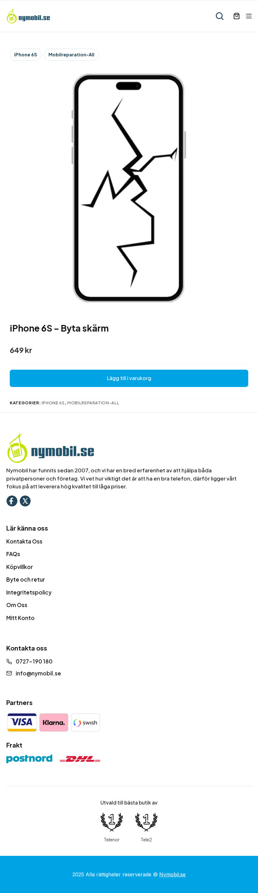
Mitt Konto (20, 617)
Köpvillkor (19, 566)
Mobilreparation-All (71, 54)
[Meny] (249, 16)
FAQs (13, 553)
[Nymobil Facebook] (12, 500)
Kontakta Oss (24, 541)
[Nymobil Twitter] (25, 500)
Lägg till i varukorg (129, 378)
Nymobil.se (172, 874)
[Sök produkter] (219, 16)
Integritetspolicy (29, 592)
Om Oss (16, 604)
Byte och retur (25, 579)
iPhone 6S (25, 54)
